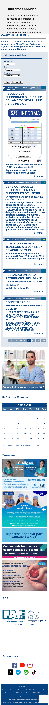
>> (43, 340)
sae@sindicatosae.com (24, 696)
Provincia (8, 61)
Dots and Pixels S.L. (19, 702)
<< (11, 340)
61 (25, 340)
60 (21, 340)
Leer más (39, 176)
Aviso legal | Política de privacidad (19, 699)
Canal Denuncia (36, 699)
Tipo (6, 67)
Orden (7, 73)
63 (33, 340)
